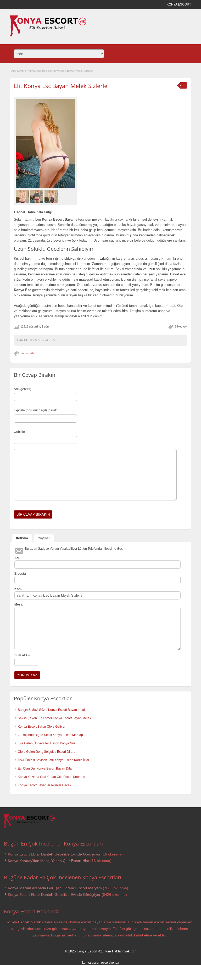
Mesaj (18, 604)
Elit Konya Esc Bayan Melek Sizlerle (60, 86)
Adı (16, 558)
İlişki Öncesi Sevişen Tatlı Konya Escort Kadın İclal (53, 760)
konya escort (91, 962)
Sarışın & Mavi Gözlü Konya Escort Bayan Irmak (52, 710)
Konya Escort (36, 70)
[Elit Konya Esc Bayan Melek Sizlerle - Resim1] (23, 196)
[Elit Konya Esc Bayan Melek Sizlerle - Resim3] (51, 196)
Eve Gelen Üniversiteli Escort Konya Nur (46, 743)
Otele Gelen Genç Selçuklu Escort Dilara (46, 752)
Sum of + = (22, 655)
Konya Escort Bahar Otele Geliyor (41, 726)
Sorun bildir (27, 353)
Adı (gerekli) (22, 389)
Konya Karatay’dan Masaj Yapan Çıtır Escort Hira (48, 861)
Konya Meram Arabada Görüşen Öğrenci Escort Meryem (55, 888)
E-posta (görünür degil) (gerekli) (36, 410)
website (19, 432)
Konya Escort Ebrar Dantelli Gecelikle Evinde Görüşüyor (54, 854)
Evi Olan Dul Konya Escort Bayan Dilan (46, 768)
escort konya (110, 962)
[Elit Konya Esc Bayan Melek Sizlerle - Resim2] (37, 196)
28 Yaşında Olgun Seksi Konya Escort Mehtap (50, 735)
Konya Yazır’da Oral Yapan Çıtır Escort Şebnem (51, 777)
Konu (18, 589)
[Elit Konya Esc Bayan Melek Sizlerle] (45, 143)
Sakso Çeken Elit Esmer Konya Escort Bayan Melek (54, 718)
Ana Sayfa (17, 70)
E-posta (20, 573)
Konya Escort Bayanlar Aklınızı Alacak (44, 785)
